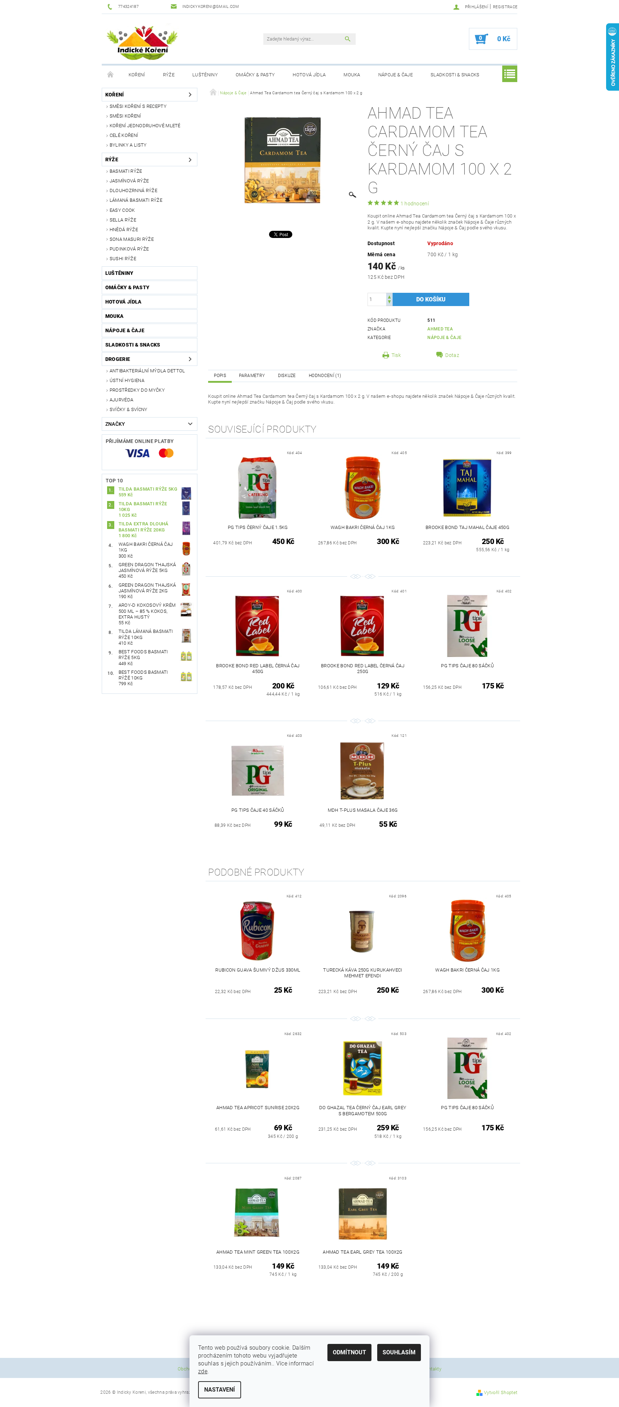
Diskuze (287, 375)
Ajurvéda (122, 399)
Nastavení (219, 1389)
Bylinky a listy (128, 145)
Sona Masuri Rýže (132, 239)
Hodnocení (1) (325, 375)
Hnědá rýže (124, 229)
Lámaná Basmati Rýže (136, 200)
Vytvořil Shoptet (500, 1392)
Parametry (252, 375)
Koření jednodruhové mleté (145, 125)
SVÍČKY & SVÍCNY (129, 409)
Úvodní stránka (111, 75)
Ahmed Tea (440, 329)
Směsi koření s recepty (138, 106)
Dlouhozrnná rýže (133, 190)
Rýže (168, 74)
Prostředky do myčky (137, 390)
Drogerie (117, 359)
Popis (220, 375)
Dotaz (452, 355)
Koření (137, 74)
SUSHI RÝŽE (123, 258)
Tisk (396, 355)
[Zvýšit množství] (389, 296)
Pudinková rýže (129, 249)
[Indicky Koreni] (142, 42)
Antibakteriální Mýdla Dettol (147, 370)
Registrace (505, 7)
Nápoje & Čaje (395, 74)
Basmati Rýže (126, 171)
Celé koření (124, 135)
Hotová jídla (309, 74)
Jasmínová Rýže (129, 180)
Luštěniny (205, 74)
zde (202, 1371)
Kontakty (432, 1369)
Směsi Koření (125, 116)
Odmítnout (349, 1352)
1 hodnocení (414, 203)
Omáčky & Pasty (255, 74)
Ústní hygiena (127, 380)
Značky (115, 424)
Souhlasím (399, 1352)
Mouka (352, 74)
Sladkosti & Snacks (455, 74)
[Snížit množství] (389, 302)
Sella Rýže (123, 220)
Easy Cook (122, 210)
